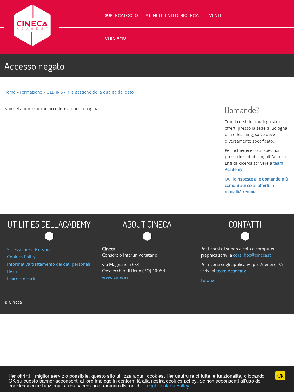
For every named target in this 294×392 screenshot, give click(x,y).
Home (10, 92)
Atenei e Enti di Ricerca (172, 15)
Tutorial (208, 280)
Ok (280, 375)
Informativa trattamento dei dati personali (48, 264)
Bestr (12, 271)
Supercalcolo (121, 15)
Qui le (256, 185)
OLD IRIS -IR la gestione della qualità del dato (90, 92)
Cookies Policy (21, 256)
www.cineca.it (116, 277)
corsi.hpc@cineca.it (252, 255)
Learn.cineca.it (21, 279)
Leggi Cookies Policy (166, 385)
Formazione (31, 92)
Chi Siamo (115, 38)
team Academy (231, 270)
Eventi (213, 15)
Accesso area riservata (29, 249)
